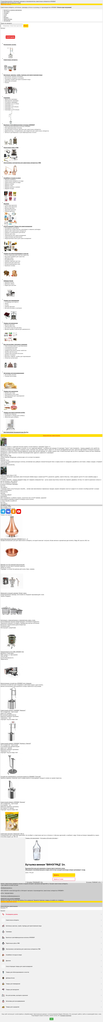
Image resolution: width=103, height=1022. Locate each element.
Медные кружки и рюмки (12, 187)
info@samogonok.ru (6, 888)
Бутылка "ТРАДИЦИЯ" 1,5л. (35, 882)
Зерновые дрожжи (10, 209)
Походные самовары (11, 102)
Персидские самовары (11, 100)
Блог (5, 16)
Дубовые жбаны (9, 284)
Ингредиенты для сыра (12, 394)
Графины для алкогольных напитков (15, 350)
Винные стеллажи (10, 355)
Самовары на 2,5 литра (12, 103)
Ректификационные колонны (13, 128)
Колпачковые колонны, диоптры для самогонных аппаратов (23, 129)
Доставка (6, 11)
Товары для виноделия (32, 838)
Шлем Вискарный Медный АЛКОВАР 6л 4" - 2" (14, 539)
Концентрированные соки (12, 264)
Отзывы (6, 13)
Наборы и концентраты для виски (15, 232)
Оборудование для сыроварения (14, 396)
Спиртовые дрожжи (11, 205)
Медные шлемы (9, 184)
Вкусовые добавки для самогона (14, 256)
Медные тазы (9, 185)
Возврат (6, 17)
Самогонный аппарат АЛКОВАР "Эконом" (13, 802)
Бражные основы (10, 265)
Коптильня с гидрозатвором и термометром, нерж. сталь (18, 620)
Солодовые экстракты (11, 302)
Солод (7, 305)
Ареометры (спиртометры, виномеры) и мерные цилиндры (22, 229)
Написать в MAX (16, 3)
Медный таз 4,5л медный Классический (12, 564)
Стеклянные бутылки (11, 347)
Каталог (3, 909)
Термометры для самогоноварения (15, 235)
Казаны (7, 82)
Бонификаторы (9, 259)
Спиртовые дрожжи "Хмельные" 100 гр (12, 833)
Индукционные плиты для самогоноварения (18, 238)
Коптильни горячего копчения (14, 76)
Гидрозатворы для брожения (13, 237)
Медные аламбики (10, 179)
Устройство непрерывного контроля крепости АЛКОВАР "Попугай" (21, 776)
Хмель (6, 303)
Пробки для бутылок (11, 352)
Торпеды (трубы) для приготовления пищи (17, 79)
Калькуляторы (8, 19)
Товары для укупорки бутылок (14, 353)
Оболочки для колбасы (12, 417)
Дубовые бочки (9, 282)
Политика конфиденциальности (10, 896)
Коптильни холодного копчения (14, 78)
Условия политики (65, 1015)
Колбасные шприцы (10, 414)
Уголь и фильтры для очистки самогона (17, 255)
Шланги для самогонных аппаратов (15, 231)
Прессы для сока (10, 234)
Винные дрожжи (10, 208)
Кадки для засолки (10, 285)
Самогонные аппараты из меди (14, 181)
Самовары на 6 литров (11, 106)
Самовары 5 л (9, 105)
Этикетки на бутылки (11, 358)
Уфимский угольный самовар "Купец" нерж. (14, 593)
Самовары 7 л (9, 108)
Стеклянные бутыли (11, 349)
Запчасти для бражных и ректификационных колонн (20, 132)
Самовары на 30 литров (12, 109)
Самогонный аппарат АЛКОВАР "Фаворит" (13, 710)
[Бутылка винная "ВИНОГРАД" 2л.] (36, 861)
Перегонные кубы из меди (13, 182)
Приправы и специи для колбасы (15, 415)
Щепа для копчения (10, 81)
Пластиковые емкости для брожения (16, 346)
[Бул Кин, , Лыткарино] (4, 474)
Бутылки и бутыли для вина (13, 327)
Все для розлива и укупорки (13, 308)
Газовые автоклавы (10, 376)
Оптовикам (7, 20)
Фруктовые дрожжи (11, 206)
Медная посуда (9, 188)
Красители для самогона (12, 262)
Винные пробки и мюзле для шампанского (17, 329)
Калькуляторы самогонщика (51, 435)
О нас (5, 14)
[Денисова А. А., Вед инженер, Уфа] (4, 445)
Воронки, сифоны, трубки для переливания (18, 356)
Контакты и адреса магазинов (13, 10)
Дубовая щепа (9, 258)
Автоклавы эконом (10, 374)
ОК (51, 1019)
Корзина (3, 907)
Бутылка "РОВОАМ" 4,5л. (93, 882)
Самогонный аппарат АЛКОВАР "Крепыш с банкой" (16, 743)
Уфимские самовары (11, 99)
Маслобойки (8, 397)
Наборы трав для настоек (12, 261)
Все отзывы (4, 507)
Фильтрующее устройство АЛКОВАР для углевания (16, 683)
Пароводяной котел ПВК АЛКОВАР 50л (12, 651)
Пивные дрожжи (10, 211)
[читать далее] (85, 448)
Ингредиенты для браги (12, 228)
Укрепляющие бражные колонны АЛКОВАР (17, 126)
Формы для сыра (10, 393)
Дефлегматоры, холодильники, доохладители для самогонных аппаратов (27, 131)
